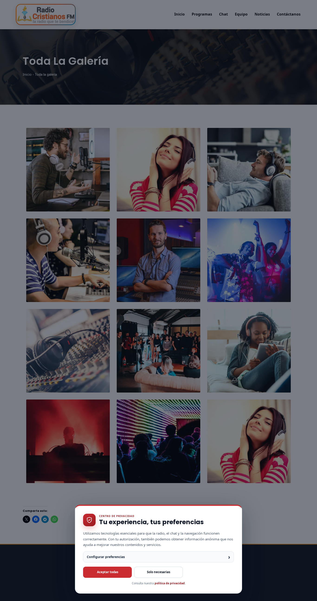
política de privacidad (170, 583)
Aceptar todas (107, 572)
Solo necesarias (158, 572)
